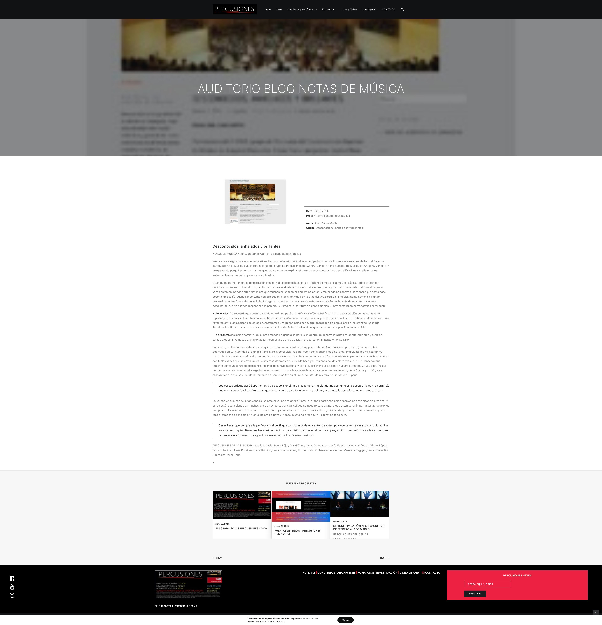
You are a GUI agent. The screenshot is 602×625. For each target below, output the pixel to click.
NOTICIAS (308, 572)
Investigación (369, 9)
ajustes (280, 621)
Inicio (268, 9)
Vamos (345, 620)
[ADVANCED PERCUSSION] (235, 9)
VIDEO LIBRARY (410, 572)
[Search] (402, 9)
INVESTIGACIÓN (387, 572)
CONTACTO (388, 9)
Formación (328, 9)
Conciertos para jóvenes (301, 9)
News (279, 9)
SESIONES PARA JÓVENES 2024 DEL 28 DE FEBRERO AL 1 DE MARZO (358, 527)
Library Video (349, 9)
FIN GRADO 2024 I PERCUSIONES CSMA (241, 528)
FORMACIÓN (366, 572)
